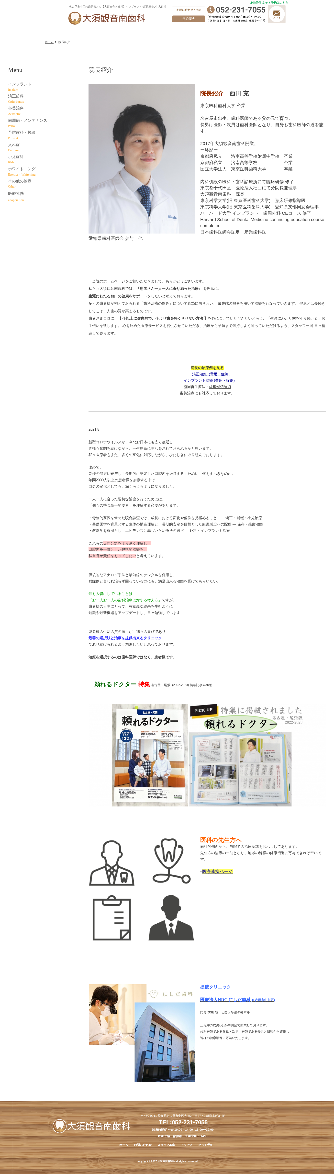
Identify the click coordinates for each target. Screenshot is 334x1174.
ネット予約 (206, 1145)
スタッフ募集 (166, 1145)
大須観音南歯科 (107, 18)
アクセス (187, 1145)
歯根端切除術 (220, 387)
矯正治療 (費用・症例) (211, 374)
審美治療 (187, 393)
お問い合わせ (143, 1145)
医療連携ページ (217, 871)
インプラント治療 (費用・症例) (209, 380)
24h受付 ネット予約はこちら (269, 2)
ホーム (49, 42)
